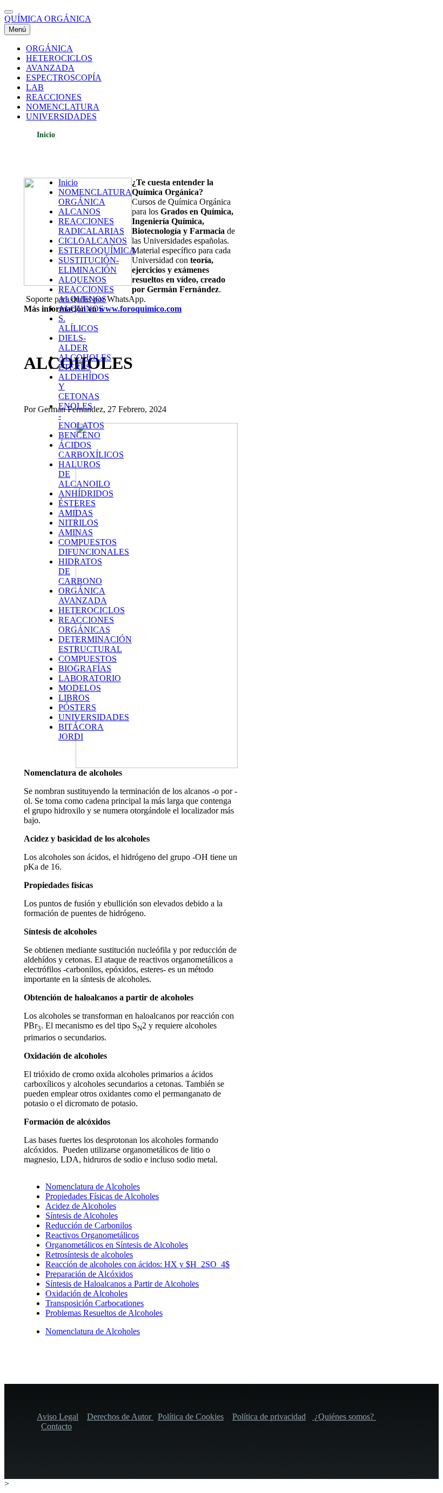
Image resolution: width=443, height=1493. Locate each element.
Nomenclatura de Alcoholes (92, 1186)
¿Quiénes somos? (344, 1416)
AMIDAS (75, 512)
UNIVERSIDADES (93, 717)
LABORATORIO (89, 678)
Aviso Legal (57, 1416)
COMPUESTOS (87, 658)
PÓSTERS (77, 707)
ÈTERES (74, 367)
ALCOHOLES (84, 357)
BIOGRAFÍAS (84, 668)
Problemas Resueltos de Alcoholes (104, 1312)
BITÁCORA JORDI (81, 731)
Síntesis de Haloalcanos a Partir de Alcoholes (122, 1283)
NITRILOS (78, 522)
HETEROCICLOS (91, 610)
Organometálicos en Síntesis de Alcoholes (116, 1244)
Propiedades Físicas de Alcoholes (102, 1196)
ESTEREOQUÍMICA (97, 250)
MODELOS (79, 687)
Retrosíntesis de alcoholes (89, 1254)
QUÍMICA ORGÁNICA (47, 18)
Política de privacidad (269, 1416)
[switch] (8, 12)
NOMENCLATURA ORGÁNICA (95, 196)
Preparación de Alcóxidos (89, 1274)
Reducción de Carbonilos (88, 1225)
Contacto (56, 1426)
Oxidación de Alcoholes (86, 1293)
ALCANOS (79, 211)
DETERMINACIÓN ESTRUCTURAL (95, 644)
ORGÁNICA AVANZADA (82, 595)
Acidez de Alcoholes (80, 1205)
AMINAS (75, 532)
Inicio (46, 135)
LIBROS (74, 697)
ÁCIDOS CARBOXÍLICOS (91, 449)
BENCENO (79, 435)
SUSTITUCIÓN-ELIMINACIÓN (88, 264)
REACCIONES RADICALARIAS (91, 226)
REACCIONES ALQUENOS (86, 294)
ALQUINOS (81, 308)
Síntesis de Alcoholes (81, 1215)
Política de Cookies (191, 1416)
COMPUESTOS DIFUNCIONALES (93, 546)
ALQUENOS (82, 279)
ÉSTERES (77, 503)
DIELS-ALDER (73, 342)
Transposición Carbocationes (94, 1303)
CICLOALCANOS (92, 240)
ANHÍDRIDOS (85, 493)
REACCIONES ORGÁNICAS (86, 624)
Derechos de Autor (120, 1416)
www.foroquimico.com (140, 308)
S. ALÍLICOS (78, 323)
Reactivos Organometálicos (92, 1235)
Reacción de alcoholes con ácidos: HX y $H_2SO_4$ (137, 1264)
